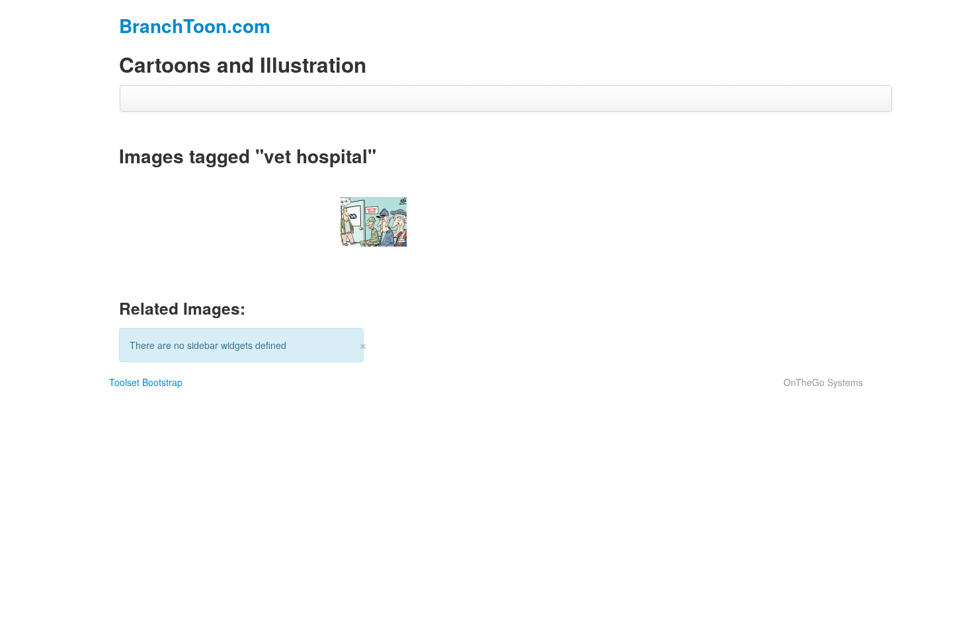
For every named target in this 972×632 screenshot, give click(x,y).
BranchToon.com (194, 25)
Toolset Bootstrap (145, 382)
